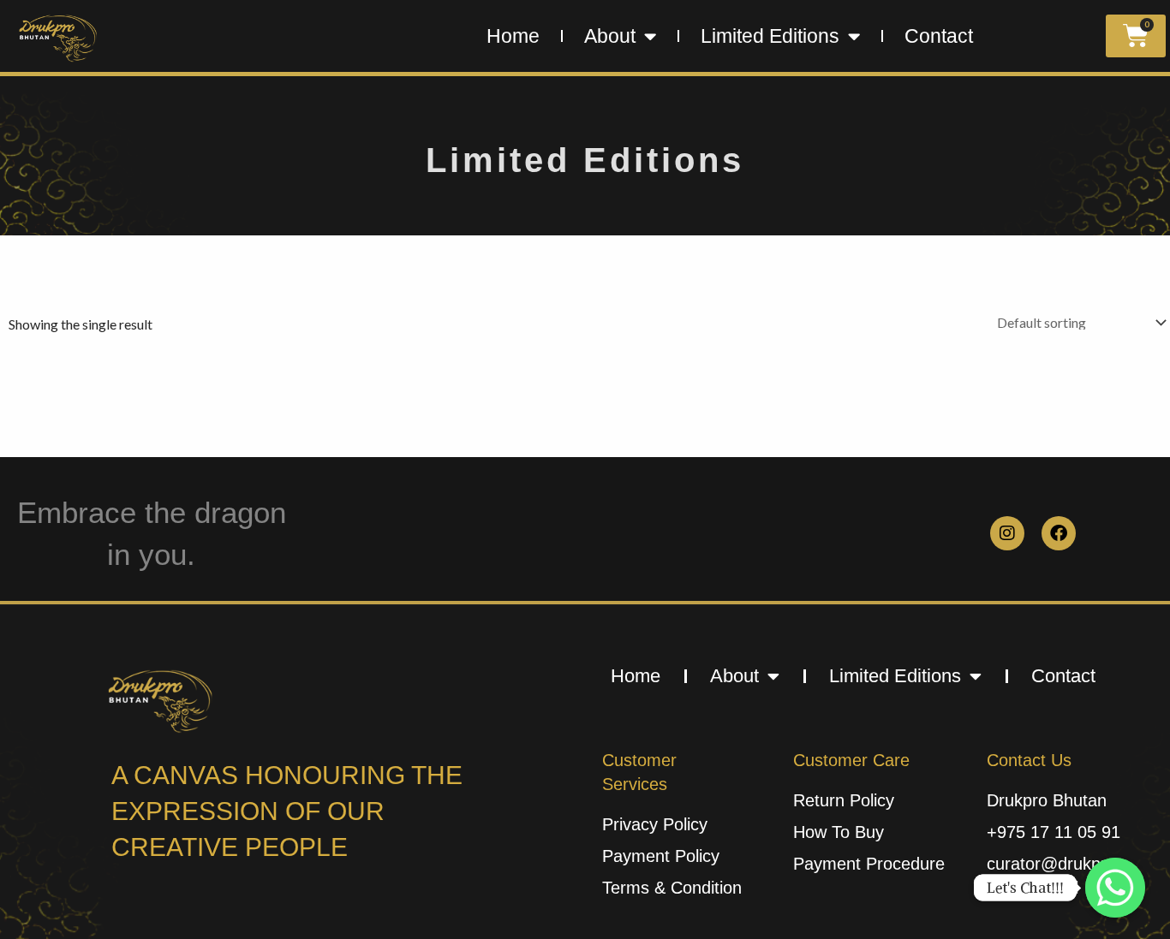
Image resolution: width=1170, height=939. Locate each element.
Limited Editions (770, 36)
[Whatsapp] (1115, 888)
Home (513, 36)
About (610, 36)
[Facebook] (1059, 533)
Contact (938, 36)
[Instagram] (1007, 533)
